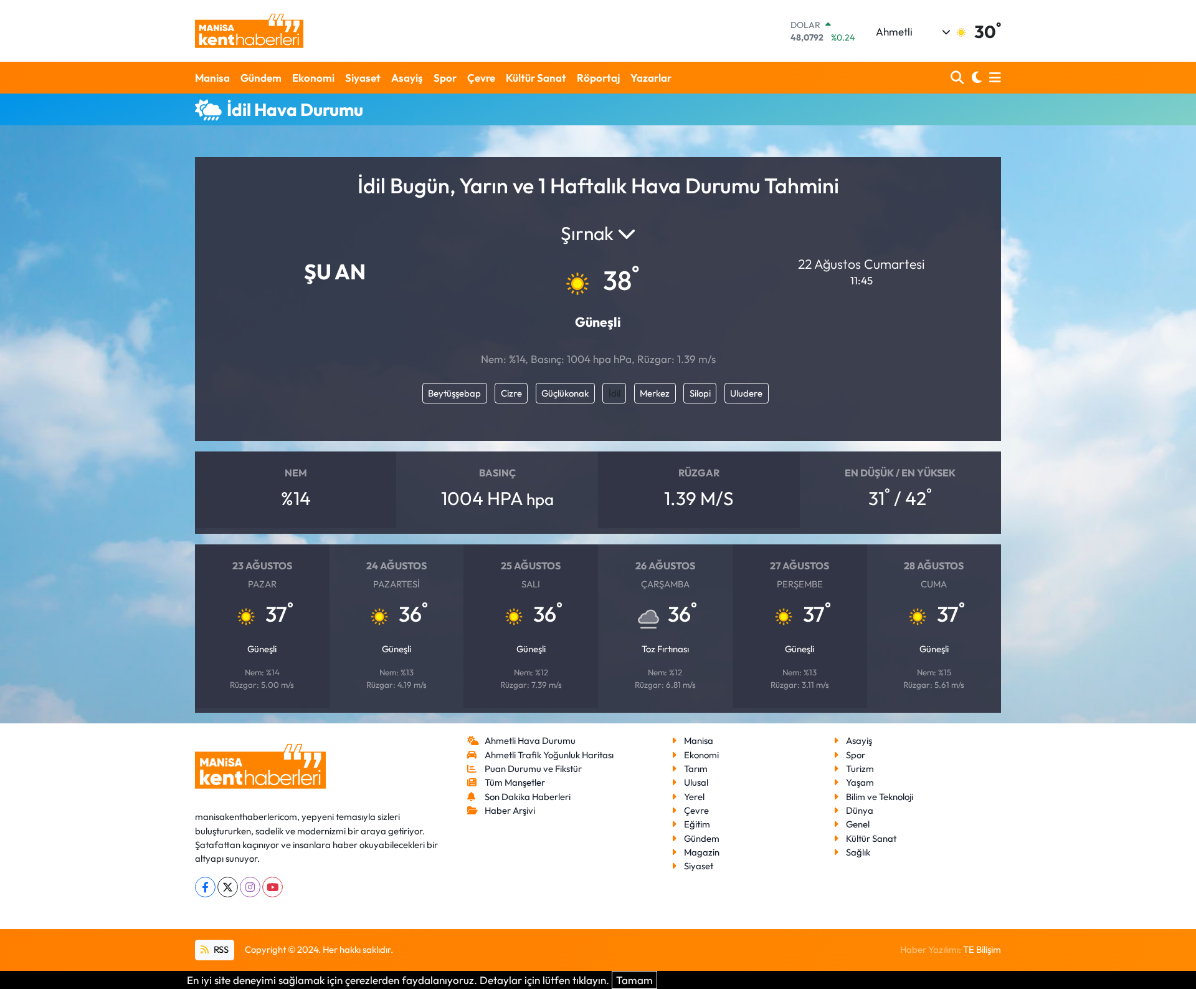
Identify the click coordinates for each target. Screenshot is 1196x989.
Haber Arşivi (510, 810)
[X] (227, 887)
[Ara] (958, 77)
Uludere (746, 393)
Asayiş (407, 77)
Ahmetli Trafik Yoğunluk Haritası (549, 755)
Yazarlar (651, 77)
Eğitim (697, 824)
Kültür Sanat (536, 77)
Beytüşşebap (454, 393)
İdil (614, 393)
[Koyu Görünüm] (975, 77)
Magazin (701, 852)
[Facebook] (205, 887)
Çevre (481, 77)
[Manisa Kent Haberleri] (249, 30)
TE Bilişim (982, 949)
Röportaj (598, 77)
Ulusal (696, 782)
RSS (220, 949)
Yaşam (860, 782)
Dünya (859, 810)
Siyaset (363, 77)
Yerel (694, 797)
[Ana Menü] (993, 77)
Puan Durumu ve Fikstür (533, 768)
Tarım (696, 768)
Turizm (860, 768)
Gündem (261, 77)
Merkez (655, 393)
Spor (445, 77)
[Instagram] (250, 887)
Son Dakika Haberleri (528, 797)
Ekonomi (313, 77)
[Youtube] (272, 887)
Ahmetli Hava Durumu (530, 740)
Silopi (700, 393)
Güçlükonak (565, 393)
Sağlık (858, 852)
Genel (858, 824)
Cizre (511, 393)
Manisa (212, 77)
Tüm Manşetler (515, 782)
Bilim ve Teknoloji (879, 797)
